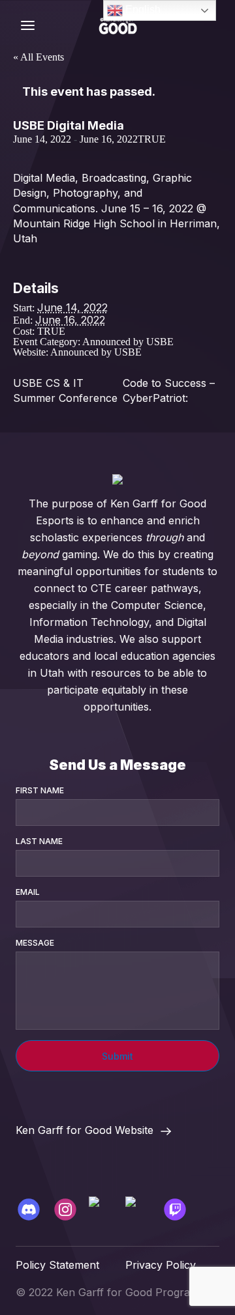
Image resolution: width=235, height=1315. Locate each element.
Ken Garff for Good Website (84, 1130)
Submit (117, 1056)
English (142, 9)
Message (35, 943)
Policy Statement (57, 1264)
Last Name (39, 841)
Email (28, 892)
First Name (40, 790)
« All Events (38, 57)
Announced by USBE (128, 341)
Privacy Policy (160, 1264)
